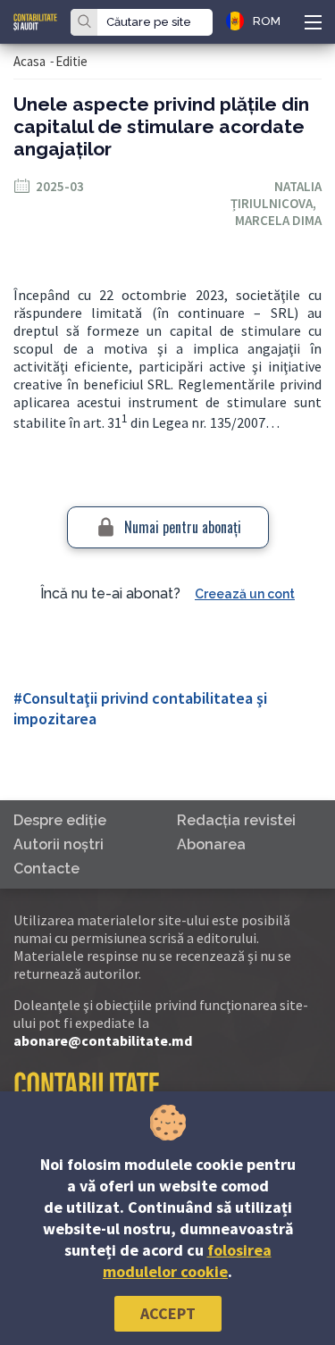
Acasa (29, 61)
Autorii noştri (58, 844)
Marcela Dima (278, 220)
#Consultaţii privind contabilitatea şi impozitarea (140, 708)
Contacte (46, 868)
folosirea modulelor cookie (187, 1261)
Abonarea (211, 844)
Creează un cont (245, 594)
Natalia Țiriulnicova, (276, 195)
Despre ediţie (59, 820)
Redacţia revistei (236, 820)
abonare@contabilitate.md (102, 1040)
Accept (168, 1313)
